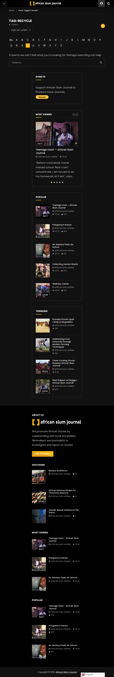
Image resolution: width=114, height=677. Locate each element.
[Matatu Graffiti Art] (39, 477)
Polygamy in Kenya (61, 224)
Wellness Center (60, 283)
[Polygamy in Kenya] (43, 231)
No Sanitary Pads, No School (62, 246)
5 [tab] (62, 182)
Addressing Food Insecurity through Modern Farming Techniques (61, 343)
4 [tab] (59, 182)
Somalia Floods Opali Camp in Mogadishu (63, 320)
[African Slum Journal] (45, 3)
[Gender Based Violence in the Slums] (39, 516)
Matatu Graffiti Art (58, 470)
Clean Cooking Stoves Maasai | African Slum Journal (63, 363)
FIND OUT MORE (42, 454)
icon (57, 133)
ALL (11, 40)
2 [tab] (54, 182)
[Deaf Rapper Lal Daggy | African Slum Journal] (43, 386)
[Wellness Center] (43, 290)
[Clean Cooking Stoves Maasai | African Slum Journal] (43, 367)
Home (11, 10)
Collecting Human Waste (65, 264)
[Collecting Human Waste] (43, 270)
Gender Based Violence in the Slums (64, 511)
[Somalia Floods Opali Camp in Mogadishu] (43, 326)
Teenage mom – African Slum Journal (54, 151)
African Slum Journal (48, 157)
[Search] (108, 3)
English (89, 674)
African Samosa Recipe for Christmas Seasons (62, 491)
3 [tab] (57, 182)
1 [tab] (51, 182)
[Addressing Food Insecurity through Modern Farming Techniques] (43, 345)
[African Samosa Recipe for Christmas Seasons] (39, 497)
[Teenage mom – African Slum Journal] (43, 211)
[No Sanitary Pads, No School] (43, 251)
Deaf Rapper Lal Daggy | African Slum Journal (64, 381)
